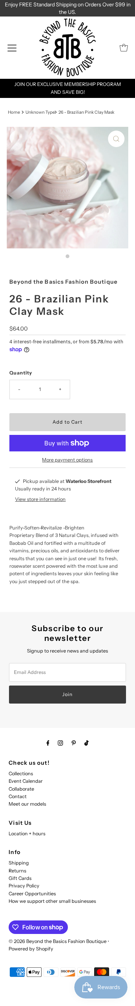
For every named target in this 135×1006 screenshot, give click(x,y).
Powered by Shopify (31, 949)
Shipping (19, 863)
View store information (40, 499)
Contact (18, 796)
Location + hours (27, 833)
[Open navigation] (12, 48)
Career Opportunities (32, 893)
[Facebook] (48, 743)
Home (14, 112)
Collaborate (21, 789)
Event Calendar (26, 781)
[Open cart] (124, 48)
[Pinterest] (74, 743)
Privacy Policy (24, 886)
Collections (21, 773)
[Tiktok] (86, 743)
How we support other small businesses (52, 901)
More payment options (67, 460)
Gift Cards (20, 878)
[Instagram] (60, 743)
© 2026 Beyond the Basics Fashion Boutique (57, 941)
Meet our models (27, 804)
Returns (17, 871)
